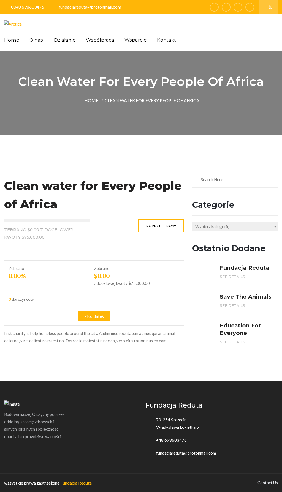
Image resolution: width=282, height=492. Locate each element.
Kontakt (166, 40)
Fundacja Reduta (76, 482)
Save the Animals (246, 296)
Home (11, 40)
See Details (233, 276)
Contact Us (267, 482)
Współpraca (100, 40)
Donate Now (161, 225)
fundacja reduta (244, 267)
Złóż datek (94, 316)
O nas (36, 40)
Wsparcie (135, 40)
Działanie (65, 40)
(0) (271, 6)
